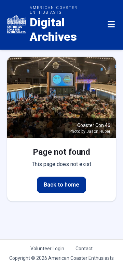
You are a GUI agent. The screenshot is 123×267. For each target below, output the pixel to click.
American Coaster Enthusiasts (81, 258)
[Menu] (111, 24)
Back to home (61, 184)
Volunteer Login (47, 248)
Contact (84, 248)
